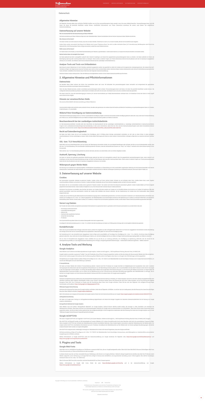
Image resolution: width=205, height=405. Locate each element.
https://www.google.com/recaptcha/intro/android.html (73, 338)
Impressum (97, 382)
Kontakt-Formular (143, 3)
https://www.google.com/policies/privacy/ (70, 365)
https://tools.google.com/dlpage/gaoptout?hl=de (87, 284)
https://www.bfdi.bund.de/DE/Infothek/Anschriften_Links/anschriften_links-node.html (99, 127)
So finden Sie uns (130, 3)
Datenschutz (107, 382)
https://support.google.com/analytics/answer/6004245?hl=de (136, 294)
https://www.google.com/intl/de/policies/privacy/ (139, 336)
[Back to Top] (201, 398)
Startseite (106, 3)
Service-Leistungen (117, 3)
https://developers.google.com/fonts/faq (112, 363)
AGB (102, 382)
